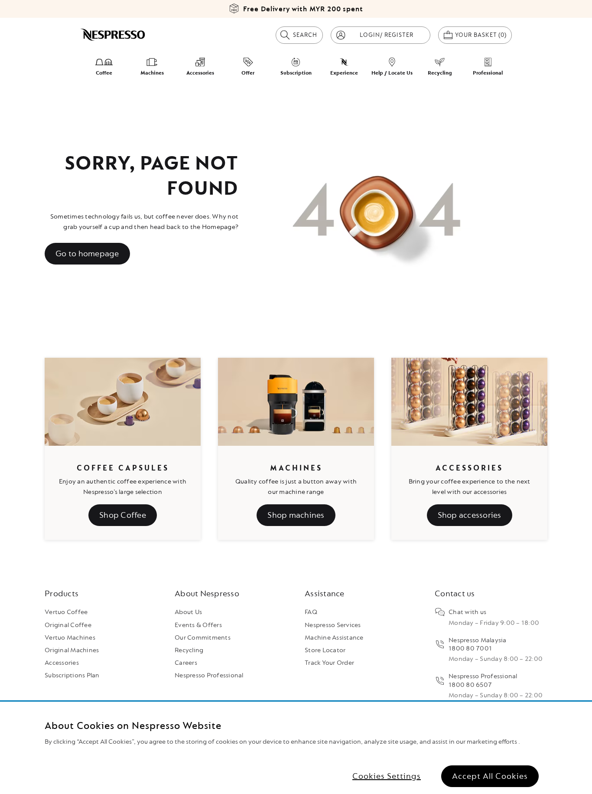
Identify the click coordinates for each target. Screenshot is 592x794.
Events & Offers (198, 625)
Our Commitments (203, 638)
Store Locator (325, 650)
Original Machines (72, 650)
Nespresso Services (333, 625)
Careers (186, 663)
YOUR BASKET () (483, 35)
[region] (296, 748)
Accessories (62, 663)
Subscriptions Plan (72, 675)
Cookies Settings (386, 776)
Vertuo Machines (70, 638)
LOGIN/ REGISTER (386, 35)
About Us (188, 612)
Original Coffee (68, 625)
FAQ (311, 612)
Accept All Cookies (490, 776)
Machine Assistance (334, 638)
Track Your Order (329, 663)
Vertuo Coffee (66, 612)
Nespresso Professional (209, 675)
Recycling (189, 650)
